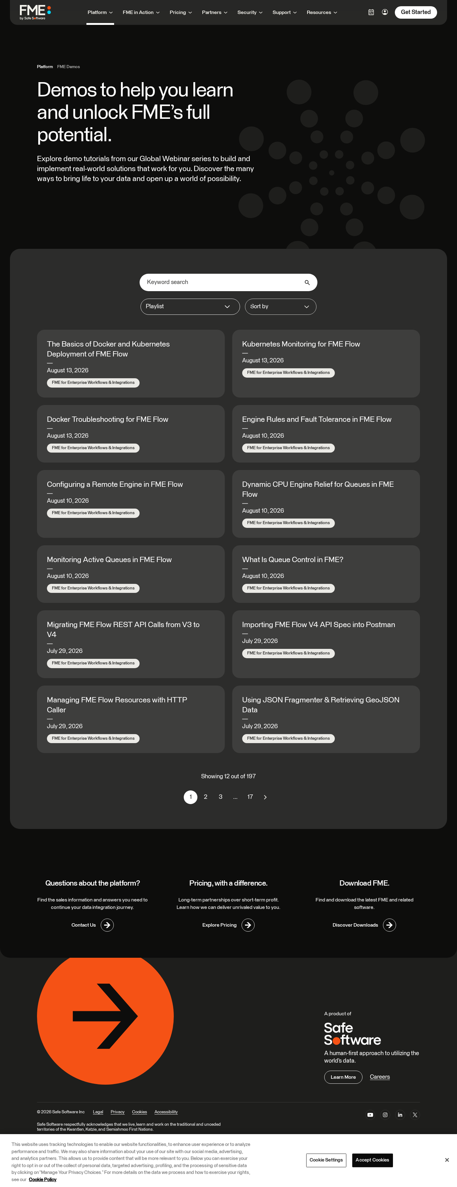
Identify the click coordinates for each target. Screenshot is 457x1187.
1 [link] (191, 797)
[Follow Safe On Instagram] (385, 1116)
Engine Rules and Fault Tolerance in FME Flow (317, 419)
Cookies (139, 1112)
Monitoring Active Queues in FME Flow (109, 560)
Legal (98, 1112)
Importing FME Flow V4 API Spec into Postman (318, 625)
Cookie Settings (326, 1160)
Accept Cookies (372, 1160)
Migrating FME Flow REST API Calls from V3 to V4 (123, 630)
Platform (45, 67)
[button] (190, 307)
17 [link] (250, 797)
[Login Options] (371, 12)
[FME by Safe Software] (41, 12)
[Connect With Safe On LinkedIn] (400, 1116)
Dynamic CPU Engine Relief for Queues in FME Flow (318, 489)
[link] (265, 797)
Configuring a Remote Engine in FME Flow (115, 484)
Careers (380, 1077)
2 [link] (205, 797)
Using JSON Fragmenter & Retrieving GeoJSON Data (320, 705)
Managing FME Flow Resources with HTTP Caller (117, 705)
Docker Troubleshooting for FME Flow (107, 419)
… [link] (235, 797)
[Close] (447, 1160)
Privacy (118, 1112)
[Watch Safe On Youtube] (370, 1116)
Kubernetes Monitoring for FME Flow (301, 344)
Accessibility (166, 1112)
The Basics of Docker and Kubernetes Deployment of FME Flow (108, 349)
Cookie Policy (43, 1179)
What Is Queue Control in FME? (292, 560)
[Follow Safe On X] (415, 1116)
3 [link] (220, 797)
